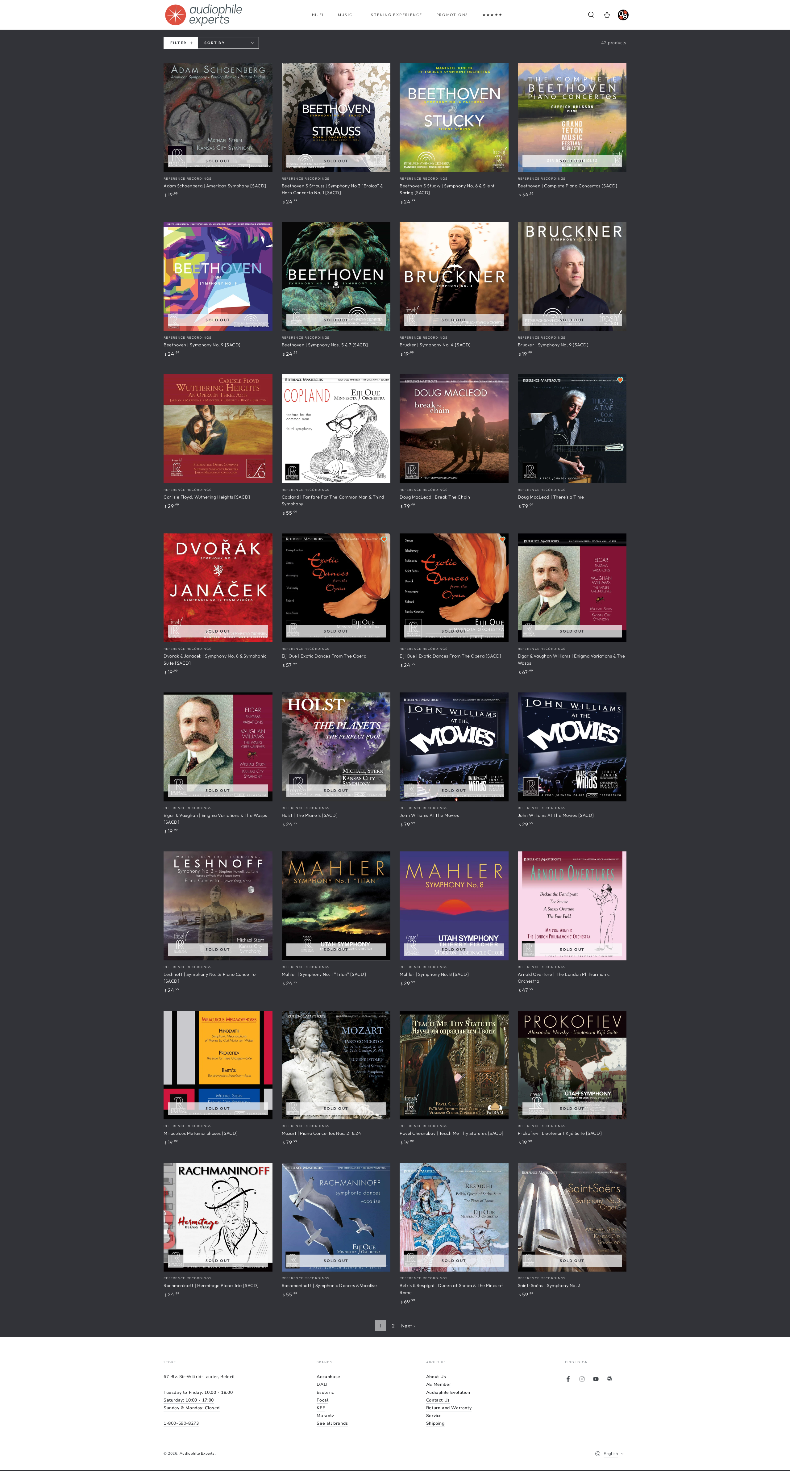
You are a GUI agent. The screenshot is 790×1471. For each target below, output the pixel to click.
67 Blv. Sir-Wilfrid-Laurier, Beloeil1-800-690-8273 (199, 1400)
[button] (591, 15)
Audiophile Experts (197, 1453)
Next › (408, 1326)
